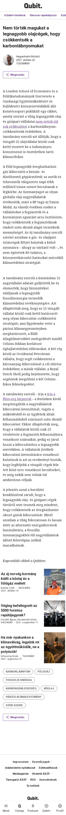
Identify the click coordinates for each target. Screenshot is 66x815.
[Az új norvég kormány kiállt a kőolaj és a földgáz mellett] (54, 582)
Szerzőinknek (48, 779)
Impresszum (21, 761)
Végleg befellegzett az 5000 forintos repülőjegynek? (19, 610)
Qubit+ (46, 810)
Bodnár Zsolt (7, 588)
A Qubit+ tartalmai (15, 15)
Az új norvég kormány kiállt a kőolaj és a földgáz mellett (18, 578)
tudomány (23, 63)
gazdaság (24, 588)
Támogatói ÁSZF (16, 779)
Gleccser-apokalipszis (43, 15)
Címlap (19, 810)
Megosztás (17, 74)
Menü (6, 810)
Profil (60, 810)
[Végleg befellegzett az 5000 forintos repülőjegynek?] (54, 614)
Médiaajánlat (21, 773)
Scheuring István (9, 656)
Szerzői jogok (40, 761)
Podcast (33, 810)
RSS (33, 779)
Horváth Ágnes (8, 619)
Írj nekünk (33, 785)
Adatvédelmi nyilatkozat (20, 767)
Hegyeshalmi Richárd (28, 56)
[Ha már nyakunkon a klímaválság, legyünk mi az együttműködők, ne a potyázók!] (54, 647)
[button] (18, 671)
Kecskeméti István (27, 619)
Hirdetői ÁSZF (41, 773)
